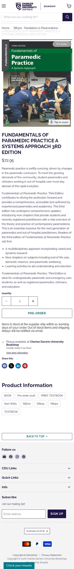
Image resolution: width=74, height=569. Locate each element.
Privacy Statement (51, 555)
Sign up (56, 513)
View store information (17, 353)
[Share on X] (11, 365)
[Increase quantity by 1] (33, 301)
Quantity (6, 293)
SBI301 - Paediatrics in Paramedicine (35, 28)
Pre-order (37, 313)
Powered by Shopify (37, 562)
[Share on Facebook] (4, 365)
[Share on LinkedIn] (18, 365)
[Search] (67, 17)
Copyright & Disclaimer (25, 555)
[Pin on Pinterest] (25, 365)
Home (6, 28)
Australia (35, 531)
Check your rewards (19, 565)
